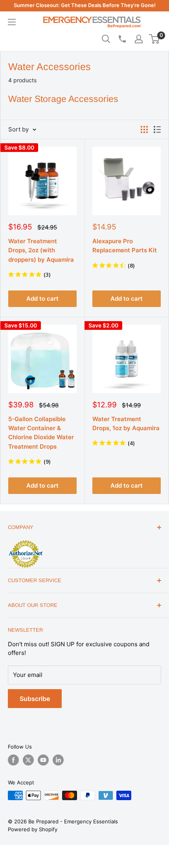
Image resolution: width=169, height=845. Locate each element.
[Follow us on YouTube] (43, 759)
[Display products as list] (157, 129)
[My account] (139, 39)
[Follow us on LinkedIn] (58, 759)
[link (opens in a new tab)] (25, 542)
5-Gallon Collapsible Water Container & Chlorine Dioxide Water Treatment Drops (41, 432)
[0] (155, 39)
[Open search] (106, 39)
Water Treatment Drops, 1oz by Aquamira (126, 423)
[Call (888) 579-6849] (122, 39)
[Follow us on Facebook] (13, 759)
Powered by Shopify (32, 829)
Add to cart (42, 298)
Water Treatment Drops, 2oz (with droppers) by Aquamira (41, 250)
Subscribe (35, 699)
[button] (154, 39)
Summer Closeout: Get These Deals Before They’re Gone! (85, 5)
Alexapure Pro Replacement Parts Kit (124, 245)
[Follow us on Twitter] (28, 759)
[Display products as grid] (144, 129)
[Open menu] (12, 22)
